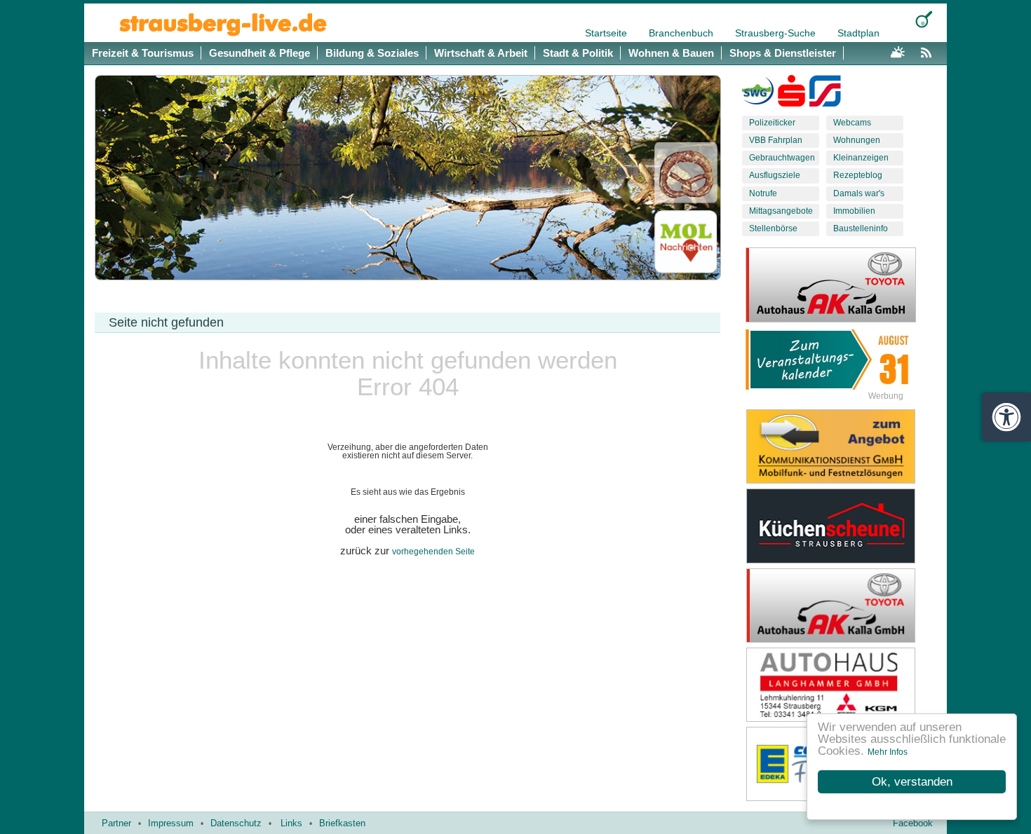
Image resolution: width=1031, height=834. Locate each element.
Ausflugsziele (774, 175)
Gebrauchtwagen (782, 158)
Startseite (607, 33)
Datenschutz (236, 823)
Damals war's (858, 193)
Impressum (171, 823)
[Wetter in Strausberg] (898, 50)
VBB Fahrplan (775, 140)
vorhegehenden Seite (433, 551)
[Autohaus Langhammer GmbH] (841, 685)
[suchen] (924, 19)
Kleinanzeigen (861, 158)
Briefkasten (342, 823)
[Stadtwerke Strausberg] (825, 94)
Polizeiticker (772, 123)
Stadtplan (858, 33)
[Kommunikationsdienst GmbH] (841, 446)
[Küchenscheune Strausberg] (841, 525)
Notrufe (763, 193)
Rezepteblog (857, 175)
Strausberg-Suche (776, 33)
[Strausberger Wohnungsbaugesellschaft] (758, 94)
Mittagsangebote (781, 211)
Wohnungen (856, 140)
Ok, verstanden (912, 781)
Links (291, 823)
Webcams (852, 123)
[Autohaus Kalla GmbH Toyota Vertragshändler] (841, 605)
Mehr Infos (888, 752)
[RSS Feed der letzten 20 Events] (929, 50)
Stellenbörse (773, 228)
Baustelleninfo (860, 228)
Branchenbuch (682, 33)
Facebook (913, 823)
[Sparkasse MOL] (791, 94)
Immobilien (854, 211)
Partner (116, 823)
